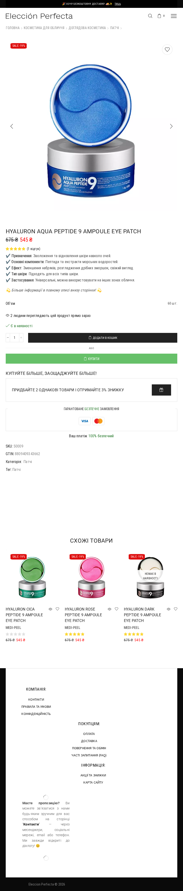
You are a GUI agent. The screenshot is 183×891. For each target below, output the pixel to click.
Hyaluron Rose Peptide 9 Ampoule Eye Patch (83, 615)
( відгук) (33, 249)
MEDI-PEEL (13, 628)
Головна (13, 28)
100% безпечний (101, 436)
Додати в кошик (105, 338)
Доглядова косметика (87, 28)
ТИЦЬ (118, 3)
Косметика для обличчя (44, 28)
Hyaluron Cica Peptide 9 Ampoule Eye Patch (24, 615)
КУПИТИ (93, 359)
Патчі (114, 28)
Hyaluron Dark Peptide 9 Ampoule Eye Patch (142, 615)
